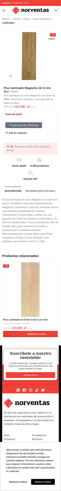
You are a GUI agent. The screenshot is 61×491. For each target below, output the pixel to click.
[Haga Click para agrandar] (10, 76)
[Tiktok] (36, 390)
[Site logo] (30, 10)
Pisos (26, 18)
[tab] (13, 191)
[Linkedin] (18, 390)
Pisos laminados (42, 18)
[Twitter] (43, 390)
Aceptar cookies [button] (43, 482)
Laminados (8, 22)
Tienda (16, 18)
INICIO (5, 18)
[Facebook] (24, 390)
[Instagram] (30, 390)
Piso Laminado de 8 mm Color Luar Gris (25, 319)
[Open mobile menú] (4, 10)
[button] (30, 334)
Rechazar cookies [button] (18, 482)
